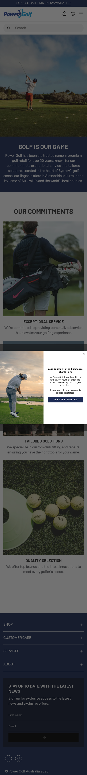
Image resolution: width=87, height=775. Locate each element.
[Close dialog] (84, 353)
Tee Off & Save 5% (65, 399)
